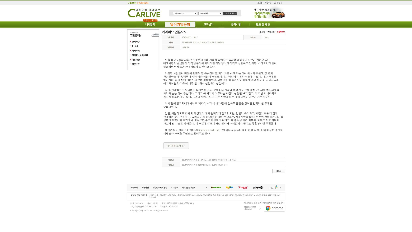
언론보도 (136, 64)
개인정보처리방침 (159, 187)
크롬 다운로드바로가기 (250, 208)
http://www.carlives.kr (209, 130)
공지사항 (136, 41)
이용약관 (136, 59)
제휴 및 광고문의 (189, 187)
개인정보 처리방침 (140, 55)
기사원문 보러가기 (176, 146)
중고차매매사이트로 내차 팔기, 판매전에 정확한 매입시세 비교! (209, 160)
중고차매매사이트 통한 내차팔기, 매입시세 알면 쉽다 (204, 165)
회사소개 (136, 50)
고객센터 (174, 187)
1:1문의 (135, 46)
